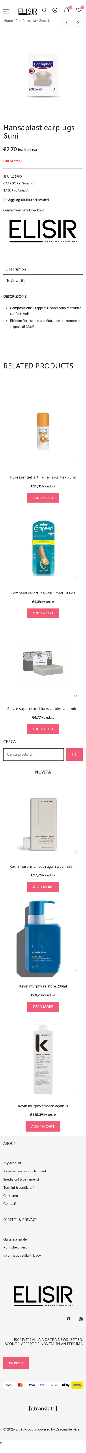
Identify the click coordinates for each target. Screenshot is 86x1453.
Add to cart (43, 498)
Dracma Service (67, 1429)
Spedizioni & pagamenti (21, 1179)
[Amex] (43, 1385)
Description (16, 269)
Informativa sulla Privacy (22, 1255)
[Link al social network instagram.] (81, 1318)
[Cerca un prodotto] (45, 11)
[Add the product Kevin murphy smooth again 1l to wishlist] (75, 1091)
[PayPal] (9, 1385)
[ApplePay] (65, 1385)
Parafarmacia (25, 20)
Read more (43, 886)
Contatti (9, 1203)
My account (12, 1163)
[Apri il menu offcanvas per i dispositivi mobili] (6, 11)
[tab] (43, 269)
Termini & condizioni (18, 1187)
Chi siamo (10, 1195)
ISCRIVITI (16, 1363)
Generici (45, 20)
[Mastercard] (20, 1385)
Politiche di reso (15, 1247)
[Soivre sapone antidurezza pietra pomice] (43, 663)
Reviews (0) (16, 280)
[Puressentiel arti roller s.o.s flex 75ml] (43, 432)
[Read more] (43, 819)
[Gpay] (54, 1385)
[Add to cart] (43, 1059)
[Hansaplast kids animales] (66, 22)
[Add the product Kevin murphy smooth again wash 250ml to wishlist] (75, 852)
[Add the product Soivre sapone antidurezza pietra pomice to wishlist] (75, 695)
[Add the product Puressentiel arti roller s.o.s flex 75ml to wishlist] (75, 463)
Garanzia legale (15, 1239)
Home (8, 20)
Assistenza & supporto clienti (25, 1171)
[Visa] (31, 1385)
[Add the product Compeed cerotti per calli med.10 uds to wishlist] (75, 579)
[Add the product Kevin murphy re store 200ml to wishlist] (75, 971)
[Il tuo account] (55, 11)
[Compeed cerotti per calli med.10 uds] (43, 548)
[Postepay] (77, 1385)
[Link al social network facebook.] (68, 1318)
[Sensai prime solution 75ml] (78, 22)
